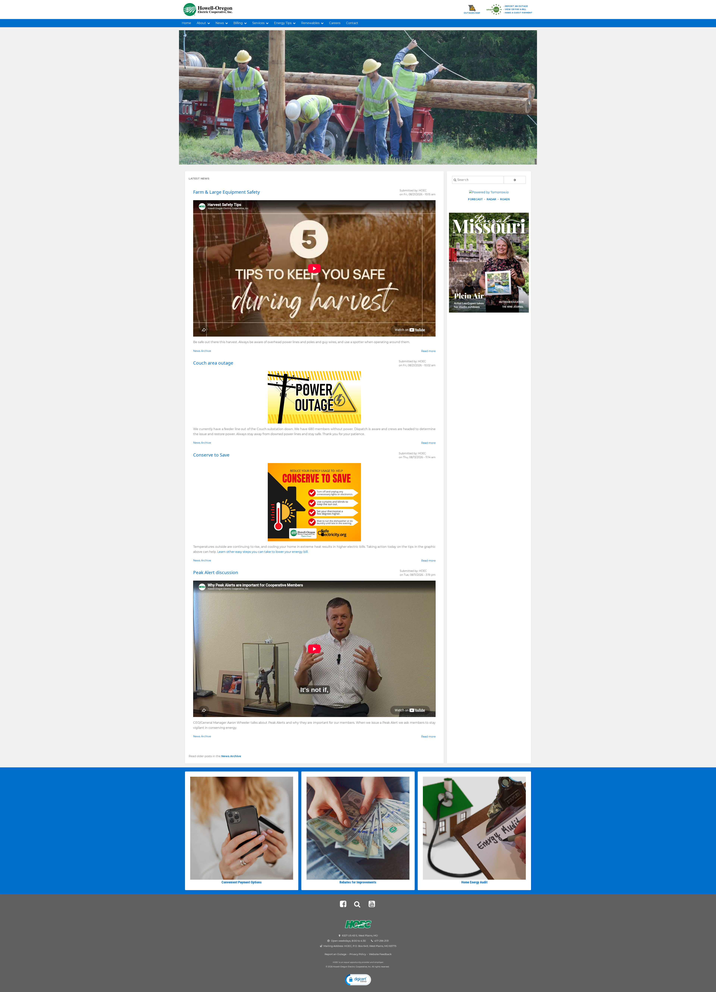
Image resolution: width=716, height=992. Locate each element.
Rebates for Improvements (358, 882)
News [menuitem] (220, 23)
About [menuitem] (201, 23)
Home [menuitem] (186, 23)
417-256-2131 (381, 940)
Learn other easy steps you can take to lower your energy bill (262, 552)
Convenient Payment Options (242, 882)
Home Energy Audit (474, 882)
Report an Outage (335, 954)
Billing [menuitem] (238, 23)
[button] (358, 979)
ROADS (505, 199)
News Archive (202, 351)
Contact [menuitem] (352, 23)
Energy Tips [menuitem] (283, 23)
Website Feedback (380, 954)
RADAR (491, 199)
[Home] (218, 9)
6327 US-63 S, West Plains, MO (360, 935)
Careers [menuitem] (334, 23)
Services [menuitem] (258, 23)
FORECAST (475, 199)
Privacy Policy (357, 954)
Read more (428, 351)
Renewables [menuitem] (310, 23)
